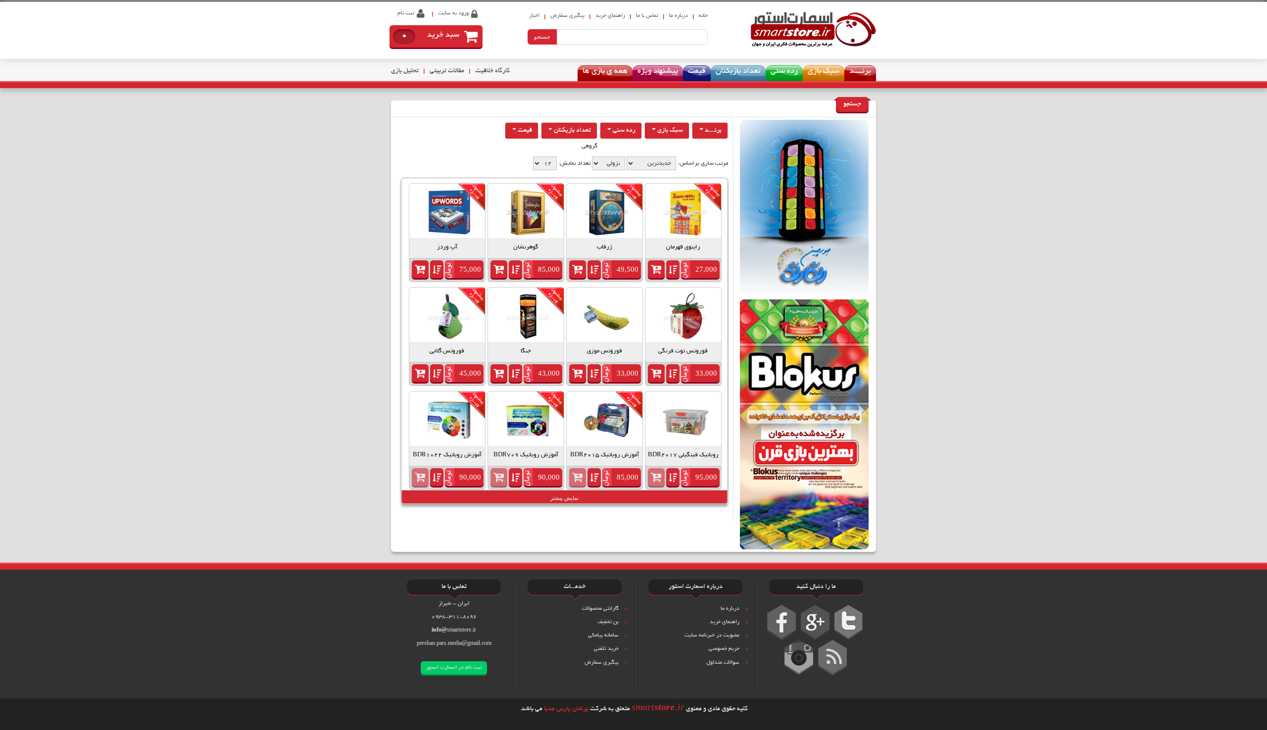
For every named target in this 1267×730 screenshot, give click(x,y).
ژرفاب (604, 247)
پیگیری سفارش (602, 663)
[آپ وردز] (449, 213)
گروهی (589, 146)
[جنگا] (527, 317)
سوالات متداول (722, 663)
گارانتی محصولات (600, 609)
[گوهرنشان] (527, 213)
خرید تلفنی (606, 649)
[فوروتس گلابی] (449, 317)
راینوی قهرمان (683, 247)
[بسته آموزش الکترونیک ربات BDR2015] (606, 421)
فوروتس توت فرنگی (683, 351)
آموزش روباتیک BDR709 (525, 455)
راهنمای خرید (610, 16)
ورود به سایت (453, 13)
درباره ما (678, 16)
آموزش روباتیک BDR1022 (447, 455)
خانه (703, 16)
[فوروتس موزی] (606, 317)
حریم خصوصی (724, 649)
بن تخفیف (608, 622)
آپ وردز (447, 247)
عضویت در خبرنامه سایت (711, 635)
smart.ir (658, 709)
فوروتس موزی (604, 351)
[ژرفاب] (606, 213)
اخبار (534, 16)
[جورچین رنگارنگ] (804, 209)
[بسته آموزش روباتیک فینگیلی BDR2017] (685, 421)
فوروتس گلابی (447, 351)
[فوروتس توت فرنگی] (685, 317)
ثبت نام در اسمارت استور (454, 668)
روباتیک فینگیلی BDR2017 (683, 455)
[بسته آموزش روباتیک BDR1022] (449, 421)
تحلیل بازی (405, 71)
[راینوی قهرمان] (685, 213)
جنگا (526, 351)
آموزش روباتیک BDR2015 (604, 455)
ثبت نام (405, 13)
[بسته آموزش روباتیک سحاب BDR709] (527, 421)
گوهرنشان (525, 247)
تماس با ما (647, 16)
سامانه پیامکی (603, 635)
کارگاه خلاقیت (492, 71)
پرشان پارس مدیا (566, 709)
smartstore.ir (454, 630)
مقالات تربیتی (447, 71)
